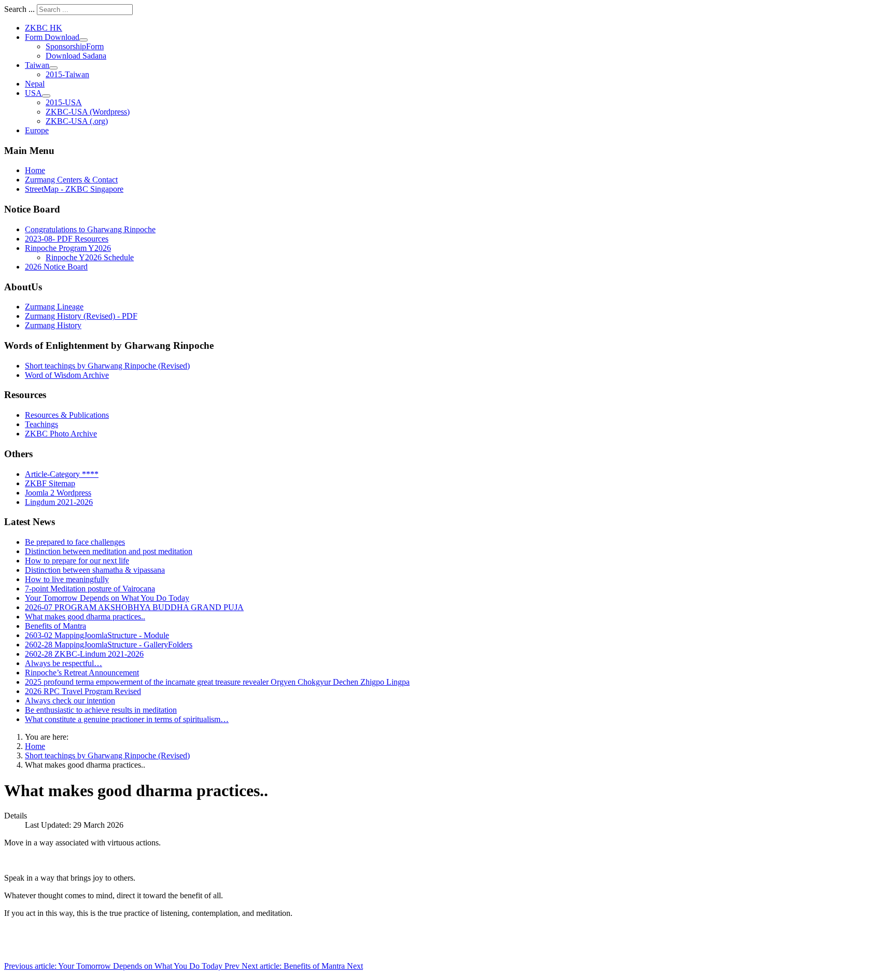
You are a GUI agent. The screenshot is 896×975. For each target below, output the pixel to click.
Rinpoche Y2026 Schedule (90, 257)
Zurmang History (53, 325)
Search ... (19, 9)
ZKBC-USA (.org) (77, 121)
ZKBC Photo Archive (61, 433)
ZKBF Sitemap (50, 483)
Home (35, 170)
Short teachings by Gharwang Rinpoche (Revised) (107, 365)
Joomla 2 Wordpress (58, 492)
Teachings (41, 424)
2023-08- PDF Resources (66, 238)
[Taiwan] (53, 67)
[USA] (46, 95)
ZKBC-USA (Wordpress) (88, 111)
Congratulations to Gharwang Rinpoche (90, 229)
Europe (37, 130)
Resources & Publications (67, 415)
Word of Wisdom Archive (67, 375)
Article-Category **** (62, 474)
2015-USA (64, 102)
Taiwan (37, 65)
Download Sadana (76, 55)
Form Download (52, 37)
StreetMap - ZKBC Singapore (74, 189)
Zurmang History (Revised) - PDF (81, 316)
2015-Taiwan (67, 74)
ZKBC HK (43, 27)
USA (33, 93)
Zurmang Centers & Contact (71, 179)
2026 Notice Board (56, 266)
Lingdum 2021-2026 (59, 502)
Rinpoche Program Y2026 (68, 248)
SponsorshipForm (75, 46)
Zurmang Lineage (54, 306)
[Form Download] (83, 39)
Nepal (35, 83)
